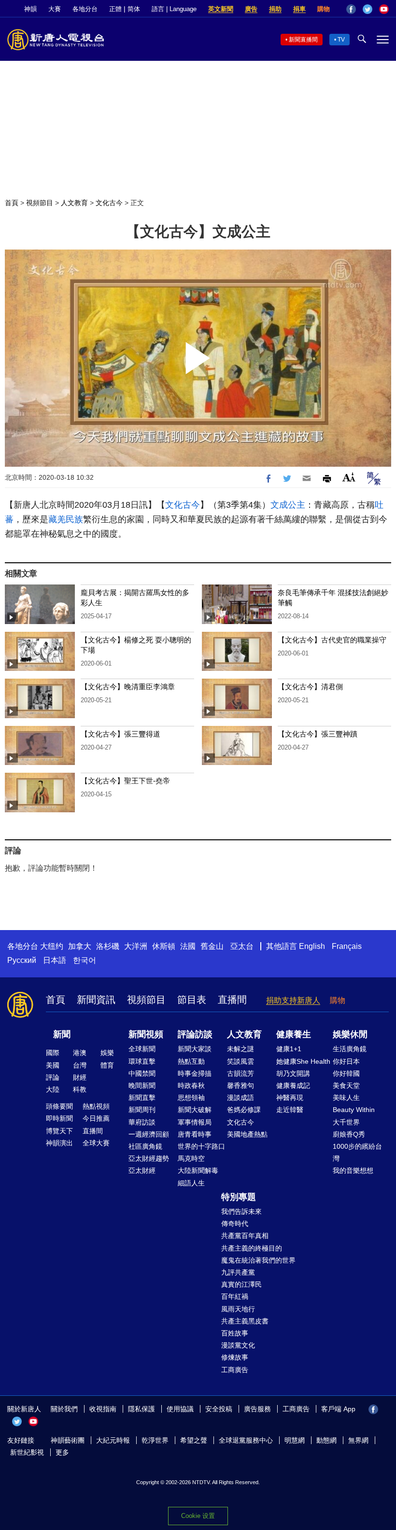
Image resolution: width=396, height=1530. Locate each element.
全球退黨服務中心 (246, 1440)
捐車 (299, 9)
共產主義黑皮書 (245, 1321)
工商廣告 (234, 1370)
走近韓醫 (289, 1109)
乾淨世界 (155, 1440)
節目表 (191, 999)
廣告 (251, 9)
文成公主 (287, 505)
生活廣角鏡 (350, 1049)
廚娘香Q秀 (349, 1134)
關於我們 (64, 1409)
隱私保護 (141, 1409)
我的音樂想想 (353, 1170)
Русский (21, 960)
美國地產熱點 (247, 1134)
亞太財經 (142, 1170)
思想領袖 (191, 1097)
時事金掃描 (195, 1073)
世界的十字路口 (201, 1146)
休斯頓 (163, 946)
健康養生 (293, 1034)
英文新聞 (220, 9)
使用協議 (180, 1409)
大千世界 (346, 1122)
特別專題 (238, 1197)
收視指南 (102, 1409)
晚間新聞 (142, 1085)
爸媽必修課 (244, 1109)
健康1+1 (288, 1049)
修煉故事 (234, 1357)
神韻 (30, 9)
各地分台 (85, 9)
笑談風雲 (240, 1061)
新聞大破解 (195, 1109)
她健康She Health (303, 1061)
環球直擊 (142, 1061)
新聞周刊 (142, 1109)
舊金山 (212, 946)
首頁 (11, 203)
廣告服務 (257, 1409)
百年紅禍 (234, 1296)
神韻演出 (59, 1143)
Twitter (367, 9)
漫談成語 (240, 1097)
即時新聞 (59, 1118)
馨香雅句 (240, 1085)
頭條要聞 (59, 1106)
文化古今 (109, 203)
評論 (52, 1077)
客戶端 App (338, 1409)
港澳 (79, 1053)
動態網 (326, 1440)
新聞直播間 (303, 39)
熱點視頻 (96, 1106)
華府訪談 (142, 1122)
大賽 (54, 9)
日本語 (54, 960)
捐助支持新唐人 (293, 1000)
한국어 (84, 960)
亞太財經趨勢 (148, 1158)
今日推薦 (96, 1118)
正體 (115, 9)
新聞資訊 (96, 999)
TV (341, 39)
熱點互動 (191, 1061)
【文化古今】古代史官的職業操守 (332, 640)
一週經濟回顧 (148, 1134)
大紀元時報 (113, 1440)
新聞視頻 (145, 1034)
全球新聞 (142, 1049)
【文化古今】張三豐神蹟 (317, 734)
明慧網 (294, 1440)
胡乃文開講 (293, 1073)
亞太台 (242, 946)
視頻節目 (39, 203)
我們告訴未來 (241, 1211)
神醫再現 (289, 1097)
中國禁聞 (142, 1073)
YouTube (384, 9)
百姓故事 (234, 1333)
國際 (52, 1053)
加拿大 (79, 946)
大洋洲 (135, 946)
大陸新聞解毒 (198, 1170)
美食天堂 (346, 1085)
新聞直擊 (142, 1097)
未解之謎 (240, 1049)
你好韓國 (346, 1073)
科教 (79, 1089)
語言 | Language (174, 9)
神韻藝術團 (68, 1440)
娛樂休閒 (350, 1034)
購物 (323, 9)
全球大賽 (96, 1143)
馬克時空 (191, 1158)
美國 (52, 1065)
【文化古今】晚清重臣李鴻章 (128, 686)
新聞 (62, 1034)
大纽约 (51, 946)
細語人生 (191, 1183)
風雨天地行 (238, 1309)
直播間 (232, 999)
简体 (133, 9)
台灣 (79, 1065)
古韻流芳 (240, 1073)
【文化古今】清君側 (310, 686)
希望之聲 (193, 1440)
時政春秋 (191, 1085)
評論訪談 (195, 1034)
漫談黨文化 (238, 1345)
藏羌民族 (65, 519)
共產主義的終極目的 (251, 1248)
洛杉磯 (107, 946)
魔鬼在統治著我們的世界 (258, 1260)
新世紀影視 (27, 1452)
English (312, 946)
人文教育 (74, 203)
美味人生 (346, 1097)
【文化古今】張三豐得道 (120, 734)
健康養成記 (293, 1085)
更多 (62, 1452)
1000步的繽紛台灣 (357, 1152)
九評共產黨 (238, 1272)
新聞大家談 (195, 1049)
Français (347, 946)
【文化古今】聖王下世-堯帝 (125, 781)
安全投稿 (218, 1409)
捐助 (275, 9)
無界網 (358, 1440)
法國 (188, 946)
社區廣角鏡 (145, 1146)
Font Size (349, 477)
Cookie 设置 (198, 1515)
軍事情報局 (195, 1122)
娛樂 (107, 1053)
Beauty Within (354, 1109)
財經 (79, 1077)
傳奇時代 (234, 1223)
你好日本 (346, 1061)
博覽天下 (59, 1131)
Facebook (351, 9)
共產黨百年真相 (245, 1235)
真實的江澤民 (241, 1284)
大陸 (52, 1089)
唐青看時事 (195, 1134)
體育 (107, 1065)
